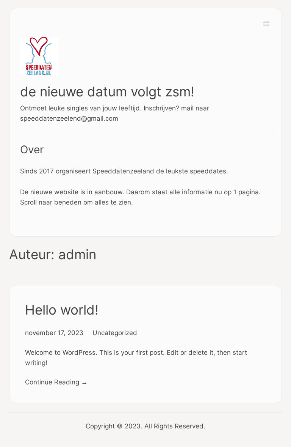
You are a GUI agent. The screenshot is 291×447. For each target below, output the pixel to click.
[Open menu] (266, 23)
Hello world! (62, 310)
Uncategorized (114, 333)
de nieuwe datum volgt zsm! (107, 91)
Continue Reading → (56, 382)
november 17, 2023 (54, 333)
